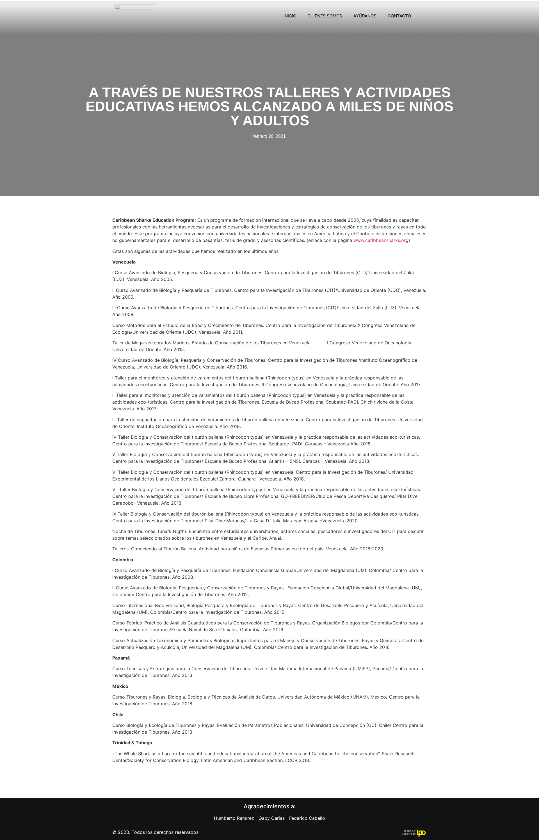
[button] (424, 16)
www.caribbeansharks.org (380, 240)
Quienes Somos (324, 16)
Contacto (399, 16)
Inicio (290, 16)
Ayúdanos (364, 16)
